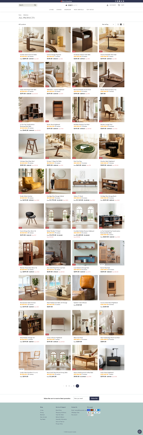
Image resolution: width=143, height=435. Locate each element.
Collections (25, 15)
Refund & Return (60, 417)
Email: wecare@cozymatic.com (79, 410)
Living (51, 9)
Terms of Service (60, 421)
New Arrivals (79, 9)
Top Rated (90, 9)
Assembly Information (61, 419)
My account (74, 415)
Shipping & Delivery (61, 412)
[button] (24, 56)
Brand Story (59, 410)
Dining (59, 9)
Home (20, 15)
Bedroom (68, 9)
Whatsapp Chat (75, 412)
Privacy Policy (59, 424)
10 (73, 386)
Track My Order (60, 415)
